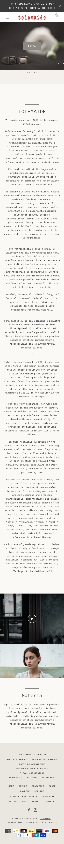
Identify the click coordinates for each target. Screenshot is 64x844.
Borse (52, 786)
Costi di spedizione (32, 764)
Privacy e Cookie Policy (32, 769)
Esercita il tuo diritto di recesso (32, 778)
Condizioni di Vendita (32, 755)
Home (11, 786)
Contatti (50, 801)
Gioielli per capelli (23, 796)
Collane (39, 791)
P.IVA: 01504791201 (32, 773)
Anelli (23, 786)
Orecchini (48, 796)
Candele (25, 791)
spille (13, 801)
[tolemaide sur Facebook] (29, 810)
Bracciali (38, 786)
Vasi (24, 801)
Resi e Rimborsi (16, 760)
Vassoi (36, 801)
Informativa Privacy (45, 760)
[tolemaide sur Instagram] (35, 810)
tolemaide (45, 819)
